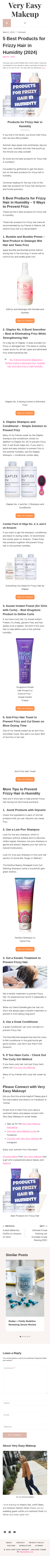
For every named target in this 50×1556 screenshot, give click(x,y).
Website (8, 1426)
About (9, 1542)
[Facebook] (5, 1532)
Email (6, 1415)
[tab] (20, 1336)
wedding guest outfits (13, 1511)
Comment (9, 1368)
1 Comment (21, 32)
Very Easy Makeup (33, 1156)
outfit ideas (37, 1504)
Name (7, 1403)
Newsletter (25, 1545)
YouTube (11, 1545)
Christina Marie (10, 1156)
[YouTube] (14, 1532)
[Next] (41, 1297)
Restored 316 (26, 1552)
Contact (20, 1542)
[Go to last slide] (8, 1297)
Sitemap (39, 1545)
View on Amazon (25, 320)
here (43, 68)
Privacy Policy (36, 1542)
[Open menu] (25, 23)
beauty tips (25, 1504)
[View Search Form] (7, 23)
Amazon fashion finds (18, 1508)
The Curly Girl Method (24, 1067)
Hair (13, 57)
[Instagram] (10, 1532)
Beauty (6, 57)
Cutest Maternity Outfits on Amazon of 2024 (12, 1231)
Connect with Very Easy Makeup (23, 1138)
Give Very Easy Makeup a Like (21, 1131)
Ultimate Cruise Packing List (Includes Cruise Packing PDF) (39, 1233)
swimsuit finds (36, 1511)
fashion (6, 1163)
